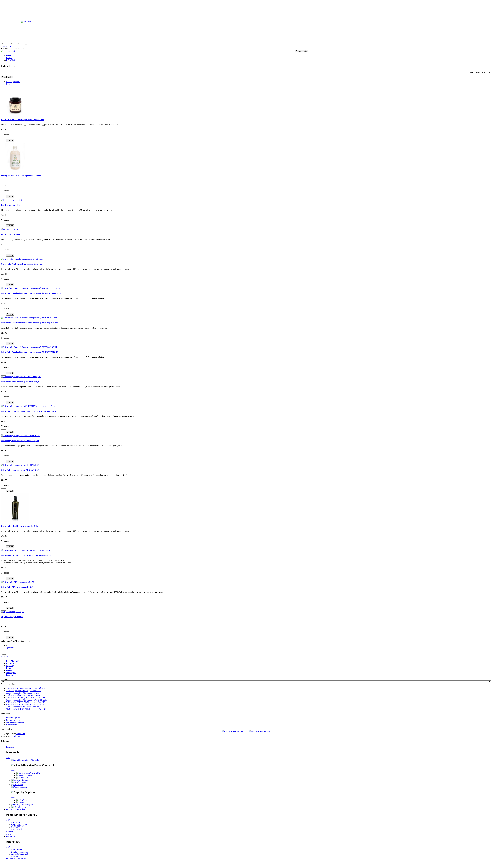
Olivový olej (11, 672)
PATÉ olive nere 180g (10, 234)
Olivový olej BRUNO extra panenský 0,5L (19, 526)
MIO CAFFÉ (16, 829)
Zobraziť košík (301, 51)
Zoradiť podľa (7, 77)
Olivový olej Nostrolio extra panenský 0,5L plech (22, 264)
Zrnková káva (35, 773)
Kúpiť (10, 140)
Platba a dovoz (17, 849)
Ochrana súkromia (13, 720)
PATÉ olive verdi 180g (10, 205)
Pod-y (25, 778)
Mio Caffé (20, 734)
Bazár (8, 668)
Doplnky (9, 670)
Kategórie (5, 657)
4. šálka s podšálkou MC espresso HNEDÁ (23, 695)
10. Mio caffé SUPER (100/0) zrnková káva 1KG (26, 709)
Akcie (8, 834)
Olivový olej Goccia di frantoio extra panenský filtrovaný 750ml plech (31, 293)
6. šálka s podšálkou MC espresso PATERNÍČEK (26, 700)
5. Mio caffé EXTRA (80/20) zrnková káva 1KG (26, 697)
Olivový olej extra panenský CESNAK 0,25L (20, 470)
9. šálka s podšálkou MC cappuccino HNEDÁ (25, 707)
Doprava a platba (13, 718)
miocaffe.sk (15, 736)
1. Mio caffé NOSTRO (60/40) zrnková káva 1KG (26, 688)
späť (8, 757)
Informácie (10, 836)
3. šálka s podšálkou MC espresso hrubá (22, 693)
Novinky (9, 832)
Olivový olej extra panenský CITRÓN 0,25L (20, 441)
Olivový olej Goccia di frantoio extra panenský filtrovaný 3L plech (29, 323)
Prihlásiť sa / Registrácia (16, 859)
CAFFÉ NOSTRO (19, 825)
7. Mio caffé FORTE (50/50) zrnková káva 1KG (25, 702)
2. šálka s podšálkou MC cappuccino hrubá (23, 691)
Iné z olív (10, 675)
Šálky (25, 800)
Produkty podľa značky (15, 809)
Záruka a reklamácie (19, 852)
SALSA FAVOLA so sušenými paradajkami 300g (22, 120)
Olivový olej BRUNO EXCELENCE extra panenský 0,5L (26, 555)
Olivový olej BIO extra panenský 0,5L (17, 587)
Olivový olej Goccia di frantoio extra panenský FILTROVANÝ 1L (29, 352)
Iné (22, 802)
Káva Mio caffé (12, 661)
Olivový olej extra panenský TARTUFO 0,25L (21, 382)
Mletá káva (31, 775)
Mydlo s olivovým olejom (12, 617)
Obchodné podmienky (15, 722)
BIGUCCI (15, 822)
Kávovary (10, 663)
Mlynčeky (10, 666)
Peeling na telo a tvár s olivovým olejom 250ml (21, 175)
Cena (8, 84)
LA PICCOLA (17, 827)
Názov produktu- (13, 82)
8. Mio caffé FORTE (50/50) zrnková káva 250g (25, 704)
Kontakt (14, 856)
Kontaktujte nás (12, 725)
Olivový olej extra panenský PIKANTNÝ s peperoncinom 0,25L (29, 411)
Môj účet (10, 51)
